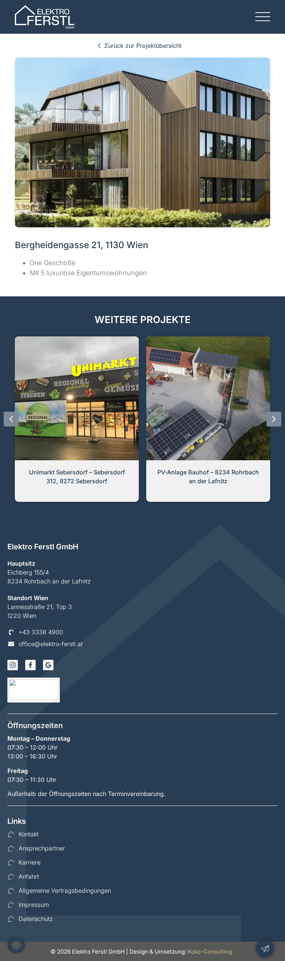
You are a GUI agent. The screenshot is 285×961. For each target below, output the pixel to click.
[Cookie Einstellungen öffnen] (16, 951)
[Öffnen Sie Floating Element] (265, 948)
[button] (11, 419)
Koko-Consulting (210, 951)
